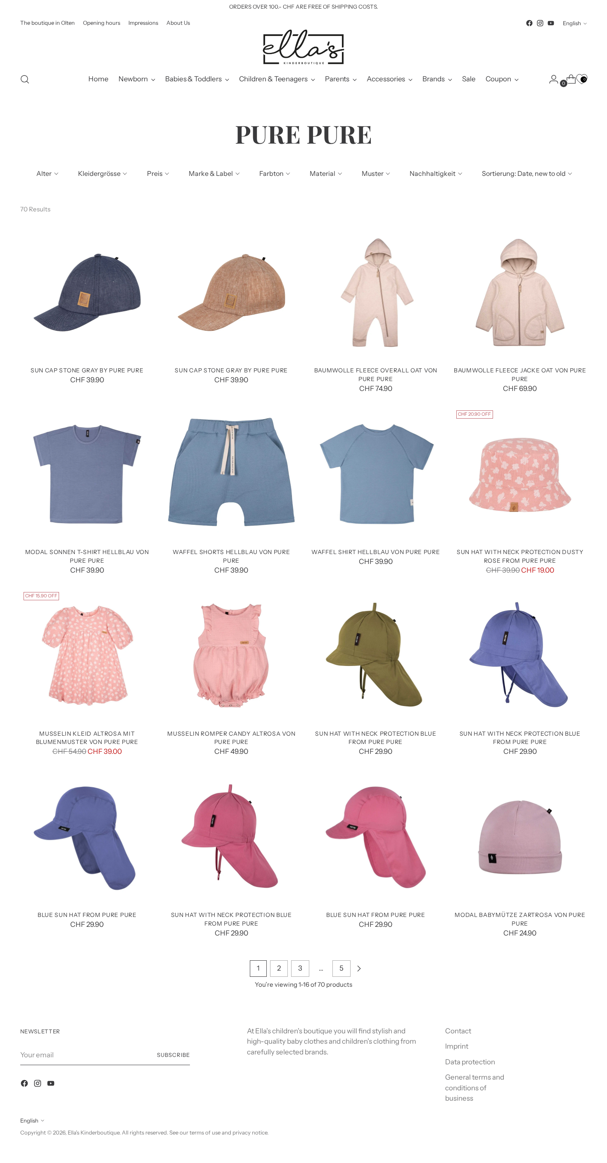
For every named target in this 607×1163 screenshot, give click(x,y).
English (572, 23)
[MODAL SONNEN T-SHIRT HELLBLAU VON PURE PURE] (87, 474)
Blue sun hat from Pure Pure (87, 914)
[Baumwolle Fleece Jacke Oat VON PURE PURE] (520, 292)
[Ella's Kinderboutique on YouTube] (551, 23)
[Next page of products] (359, 968)
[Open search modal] (25, 79)
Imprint (456, 1046)
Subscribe (173, 1055)
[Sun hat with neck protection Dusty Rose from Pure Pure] (520, 474)
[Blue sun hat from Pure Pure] (87, 837)
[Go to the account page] (550, 79)
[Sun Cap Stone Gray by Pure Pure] (87, 292)
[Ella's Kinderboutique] (303, 47)
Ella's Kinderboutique (93, 1132)
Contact (458, 1031)
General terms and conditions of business (474, 1087)
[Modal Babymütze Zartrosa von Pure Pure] (520, 837)
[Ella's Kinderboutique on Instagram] (540, 23)
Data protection (470, 1062)
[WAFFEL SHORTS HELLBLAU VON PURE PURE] (231, 474)
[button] (46, 173)
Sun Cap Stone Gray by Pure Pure (87, 370)
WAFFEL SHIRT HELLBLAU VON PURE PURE (375, 551)
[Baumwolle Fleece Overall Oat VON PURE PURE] (376, 292)
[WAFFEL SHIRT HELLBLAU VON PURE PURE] (376, 474)
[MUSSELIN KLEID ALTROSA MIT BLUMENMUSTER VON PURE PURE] (87, 656)
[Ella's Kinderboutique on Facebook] (529, 23)
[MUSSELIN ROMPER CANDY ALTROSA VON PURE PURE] (231, 656)
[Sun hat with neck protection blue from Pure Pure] (376, 656)
